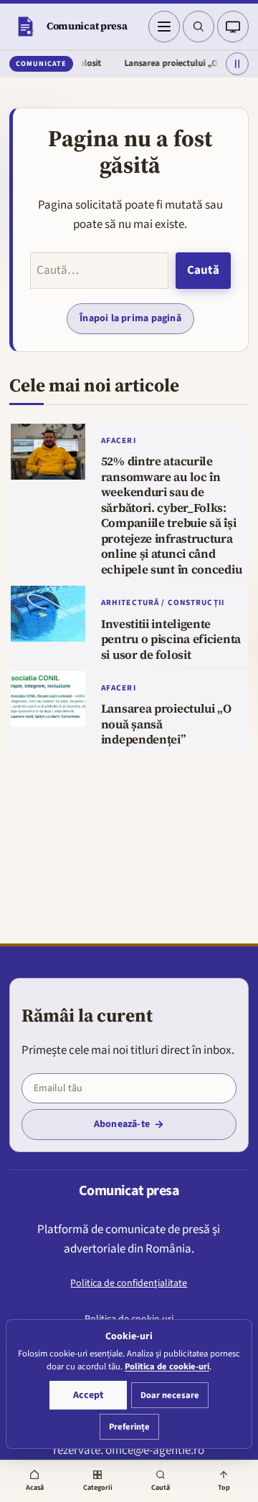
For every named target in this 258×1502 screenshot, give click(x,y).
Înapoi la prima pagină (130, 318)
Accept (88, 1395)
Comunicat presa (87, 26)
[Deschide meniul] (164, 26)
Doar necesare (169, 1395)
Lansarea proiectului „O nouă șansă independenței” (166, 724)
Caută (203, 270)
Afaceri (118, 440)
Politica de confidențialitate (128, 1283)
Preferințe (129, 1426)
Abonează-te (122, 1124)
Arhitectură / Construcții (162, 602)
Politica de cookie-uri (167, 1366)
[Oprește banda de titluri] (237, 63)
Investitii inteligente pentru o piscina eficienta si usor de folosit (171, 640)
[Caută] (198, 26)
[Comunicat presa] (25, 26)
